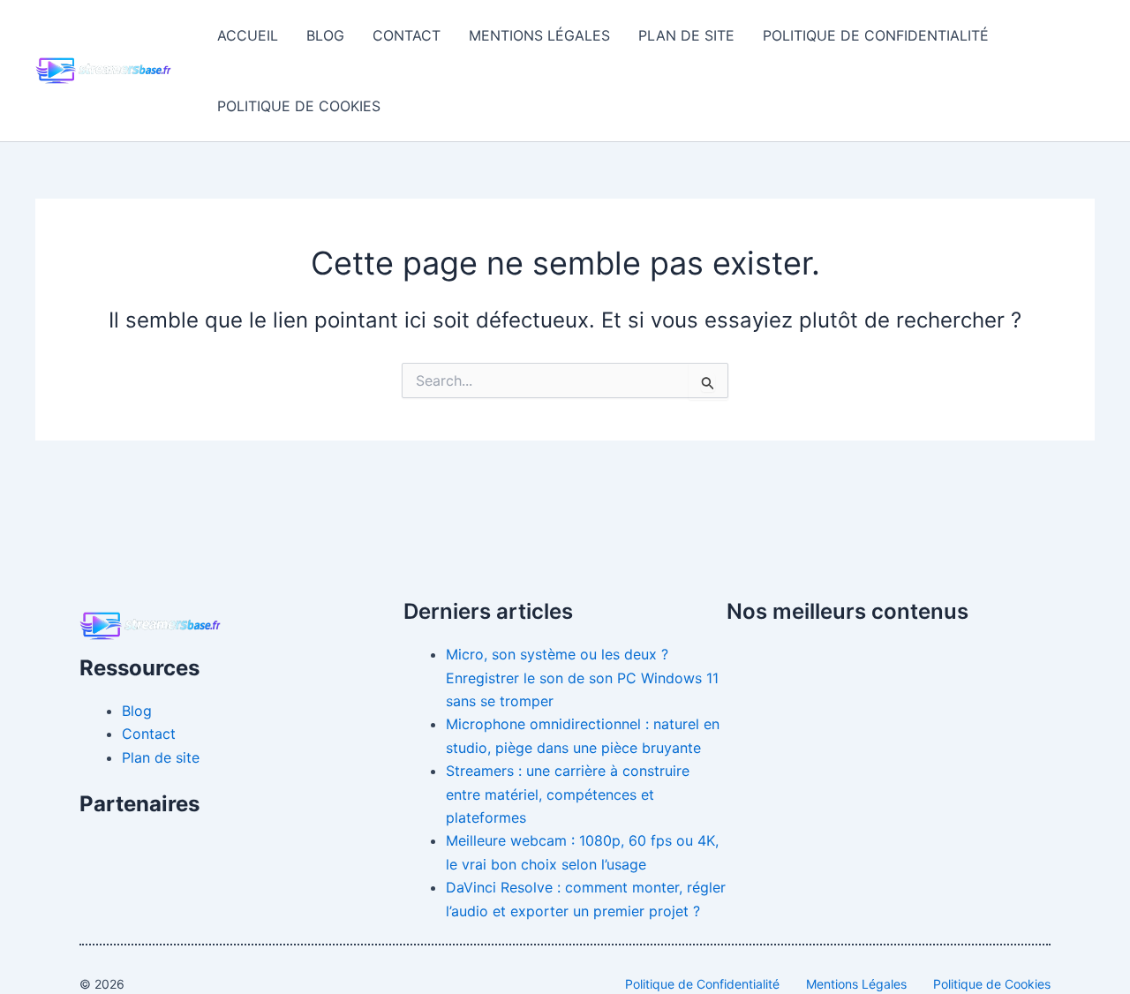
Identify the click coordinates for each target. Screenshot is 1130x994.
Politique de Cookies (298, 106)
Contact (407, 35)
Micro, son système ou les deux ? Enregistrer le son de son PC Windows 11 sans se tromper (582, 677)
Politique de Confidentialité (876, 35)
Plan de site (686, 35)
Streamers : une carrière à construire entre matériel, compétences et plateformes (567, 794)
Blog (325, 35)
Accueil (247, 35)
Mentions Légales (539, 35)
